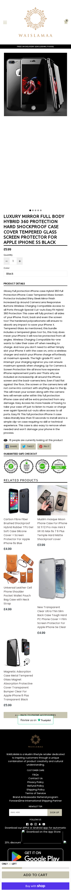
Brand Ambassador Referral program (35, 797)
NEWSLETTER (35, 806)
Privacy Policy (35, 782)
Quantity (8, 255)
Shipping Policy (36, 789)
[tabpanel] (35, 129)
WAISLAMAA (12, 754)
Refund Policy (35, 785)
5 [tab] (41, 210)
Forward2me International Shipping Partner (35, 800)
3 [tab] (35, 210)
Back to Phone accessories (38, 715)
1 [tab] (30, 210)
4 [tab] (38, 210)
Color (7, 268)
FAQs (36, 774)
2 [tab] (33, 210)
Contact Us (35, 778)
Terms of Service (35, 793)
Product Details (14, 283)
